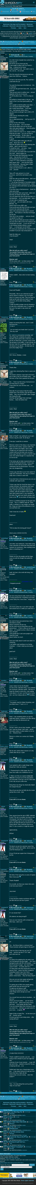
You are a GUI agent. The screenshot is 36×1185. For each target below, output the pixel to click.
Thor (13, 1158)
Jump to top (4, 1092)
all (18, 1117)
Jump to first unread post (7, 47)
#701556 (11, 909)
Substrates (30, 26)
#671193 (11, 592)
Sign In (14, 9)
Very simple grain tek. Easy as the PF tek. (16, 1137)
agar (11, 1118)
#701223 (11, 842)
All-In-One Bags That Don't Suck (13, 41)
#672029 (11, 617)
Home (2, 6)
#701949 (11, 938)
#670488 (11, 540)
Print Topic (20, 1162)
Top (35, 266)
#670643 (11, 568)
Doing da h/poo (8, 1117)
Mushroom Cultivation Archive (18, 26)
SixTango (12, 1133)
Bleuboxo (12, 1123)
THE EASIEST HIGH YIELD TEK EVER (15, 1122)
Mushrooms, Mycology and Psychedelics (14, 24)
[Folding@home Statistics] (4, 333)
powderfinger (31, 567)
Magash (11, 1138)
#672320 (11, 713)
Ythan (7, 1158)
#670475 (11, 432)
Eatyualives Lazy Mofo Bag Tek (13, 1112)
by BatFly (23, 1115)
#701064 (11, 761)
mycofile (12, 1148)
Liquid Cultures (24, 42)
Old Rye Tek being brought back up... (15, 1142)
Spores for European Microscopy (10, 42)
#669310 (11, 56)
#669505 (11, 319)
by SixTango (24, 1135)
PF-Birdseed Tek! (9, 1127)
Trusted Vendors (25, 11)
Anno (10, 1158)
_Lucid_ (29, 590)
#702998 (11, 1049)
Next (24, 28)
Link (15, 1158)
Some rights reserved (27, 1180)
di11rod (29, 841)
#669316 (11, 270)
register (30, 33)
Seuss (18, 1158)
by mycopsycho (24, 1140)
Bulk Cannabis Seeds (28, 41)
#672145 (11, 682)
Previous (13, 28)
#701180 (11, 808)
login (23, 33)
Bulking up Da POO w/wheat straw (14, 1132)
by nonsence (24, 1150)
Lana (11, 1143)
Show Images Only (5, 1162)
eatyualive (12, 1113)
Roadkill (29, 268)
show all (33, 47)
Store (34, 11)
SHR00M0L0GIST (14, 1128)
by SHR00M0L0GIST (26, 1130)
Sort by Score (14, 1162)
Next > (28, 47)
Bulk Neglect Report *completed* (13, 1147)
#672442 (11, 747)
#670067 (11, 364)
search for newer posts (29, 51)
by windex (23, 1125)
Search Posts (15, 11)
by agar (23, 1120)
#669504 (11, 286)
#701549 (11, 871)
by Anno (23, 1145)
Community (8, 6)
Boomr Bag (22, 44)
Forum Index (6, 11)
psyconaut (30, 907)
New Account (21, 9)
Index (20, 28)
